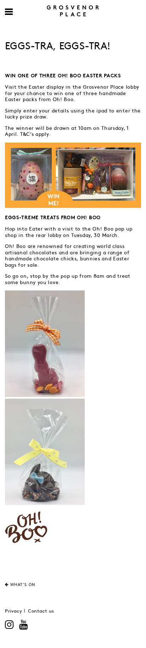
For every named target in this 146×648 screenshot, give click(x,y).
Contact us (41, 611)
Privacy (13, 611)
